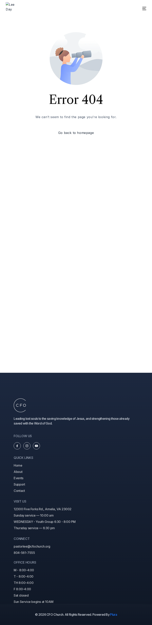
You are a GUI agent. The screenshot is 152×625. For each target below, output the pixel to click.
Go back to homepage (76, 133)
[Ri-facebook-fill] (17, 445)
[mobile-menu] (139, 8)
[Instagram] (26, 445)
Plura (113, 615)
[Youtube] (36, 445)
